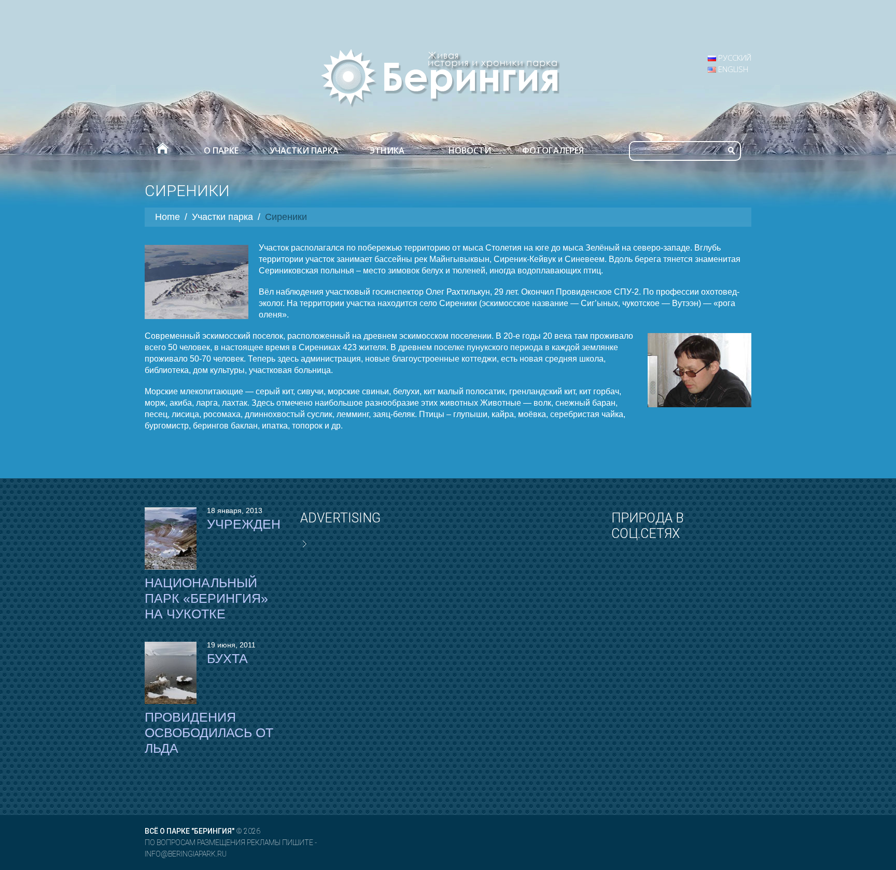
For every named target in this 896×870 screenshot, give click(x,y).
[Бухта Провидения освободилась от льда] (171, 673)
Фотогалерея (553, 150)
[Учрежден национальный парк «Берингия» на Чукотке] (171, 538)
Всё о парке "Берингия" (189, 831)
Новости (470, 150)
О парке (221, 150)
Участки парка (304, 150)
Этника (387, 150)
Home (167, 217)
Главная (162, 150)
